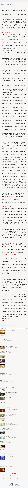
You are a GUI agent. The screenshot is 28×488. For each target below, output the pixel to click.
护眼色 (8, 4)
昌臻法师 (10, 481)
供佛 (10, 475)
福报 (17, 478)
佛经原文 (15, 484)
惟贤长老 (3, 481)
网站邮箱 (17, 484)
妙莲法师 (17, 481)
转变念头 (24, 478)
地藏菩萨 (10, 478)
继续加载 (14, 473)
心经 (3, 478)
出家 (17, 475)
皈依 (24, 475)
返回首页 (11, 484)
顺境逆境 (24, 481)
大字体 (7, 4)
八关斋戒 (3, 475)
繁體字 (5, 4)
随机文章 (13, 484)
